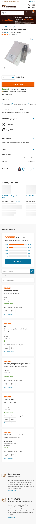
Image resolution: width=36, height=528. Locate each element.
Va (4, 299)
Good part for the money (11, 293)
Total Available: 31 (7, 94)
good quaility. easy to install (12, 438)
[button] (6, 34)
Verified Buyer (9, 303)
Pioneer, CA (7, 408)
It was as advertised (11, 291)
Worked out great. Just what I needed (15, 366)
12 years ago (7, 445)
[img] (5, 34)
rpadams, (6, 370)
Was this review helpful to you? (13, 307)
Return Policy (11, 517)
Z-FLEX (7, 32)
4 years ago (7, 301)
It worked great (9, 399)
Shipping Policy (12, 490)
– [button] (33, 118)
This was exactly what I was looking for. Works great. (16, 330)
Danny (5, 297)
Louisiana (6, 336)
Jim (5, 335)
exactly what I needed (10, 402)
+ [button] (33, 169)
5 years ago (7, 338)
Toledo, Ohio (7, 372)
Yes (5, 326)
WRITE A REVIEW (18, 262)
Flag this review (9, 314)
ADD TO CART (19, 84)
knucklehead (8, 441)
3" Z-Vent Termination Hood (13, 435)
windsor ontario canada (10, 443)
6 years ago (7, 409)
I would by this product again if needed (17, 364)
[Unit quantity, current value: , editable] (8, 77)
